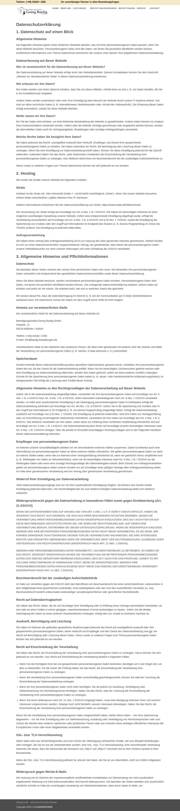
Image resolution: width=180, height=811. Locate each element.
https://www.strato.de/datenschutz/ (121, 204)
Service (141, 8)
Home (55, 8)
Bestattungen (127, 8)
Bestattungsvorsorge (103, 8)
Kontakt (155, 8)
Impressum (22, 802)
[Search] (54, 14)
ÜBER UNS (65, 8)
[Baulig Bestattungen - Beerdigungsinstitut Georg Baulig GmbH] (32, 11)
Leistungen (79, 8)
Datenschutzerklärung (44, 802)
